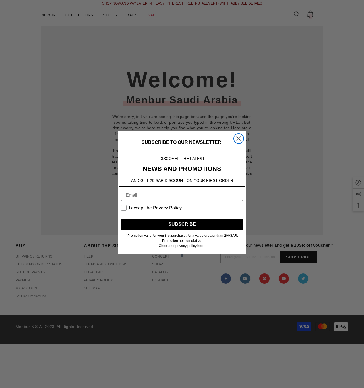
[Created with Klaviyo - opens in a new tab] (182, 255)
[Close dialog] (239, 139)
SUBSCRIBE (182, 224)
